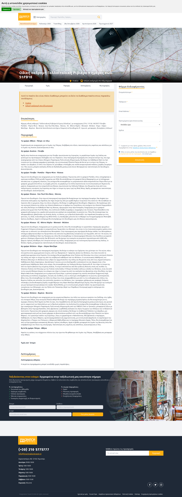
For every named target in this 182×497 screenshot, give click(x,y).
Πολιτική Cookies (127, 494)
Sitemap (137, 494)
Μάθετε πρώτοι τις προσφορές (119, 449)
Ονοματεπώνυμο (125, 92)
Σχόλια (121, 130)
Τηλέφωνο (123, 102)
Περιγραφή (29, 86)
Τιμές (48, 86)
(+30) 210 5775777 (34, 449)
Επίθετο (59, 404)
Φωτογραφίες (105, 86)
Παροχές (67, 86)
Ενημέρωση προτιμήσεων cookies (152, 494)
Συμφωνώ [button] (6, 9)
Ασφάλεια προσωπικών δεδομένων (144, 148)
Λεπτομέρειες (86, 86)
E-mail (11, 411)
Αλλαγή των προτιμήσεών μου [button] (33, 9)
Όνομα (11, 404)
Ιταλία (75, 81)
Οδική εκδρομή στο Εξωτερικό (98, 81)
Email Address (124, 111)
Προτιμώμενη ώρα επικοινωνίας (131, 121)
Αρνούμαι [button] (16, 9)
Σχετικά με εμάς (83, 494)
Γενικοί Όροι (93, 494)
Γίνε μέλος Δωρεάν (87, 414)
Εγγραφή (156, 453)
